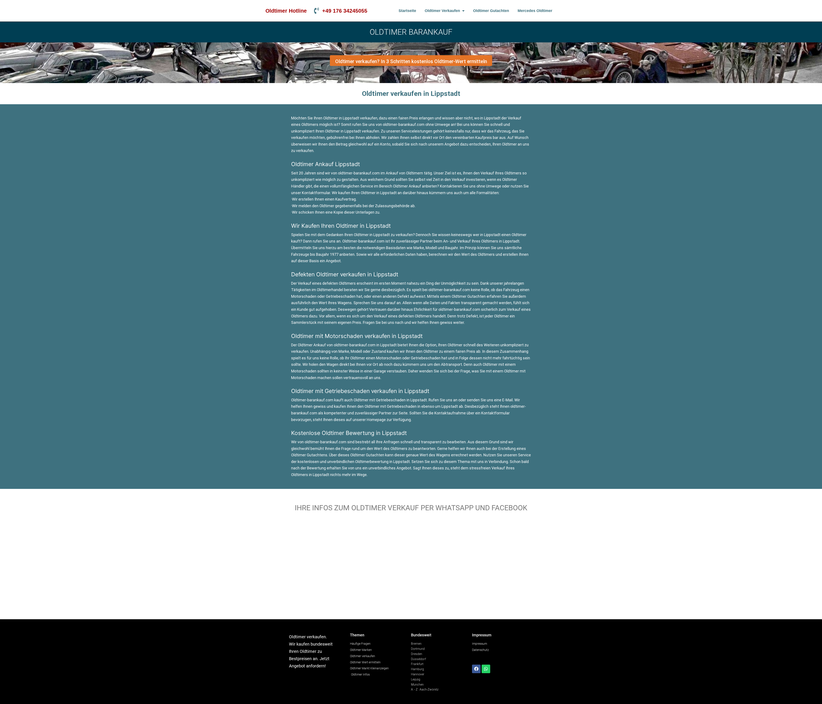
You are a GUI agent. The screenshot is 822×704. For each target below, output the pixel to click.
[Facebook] (476, 669)
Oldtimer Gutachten (491, 11)
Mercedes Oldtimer (535, 11)
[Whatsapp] (486, 669)
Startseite (407, 11)
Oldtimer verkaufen (442, 11)
